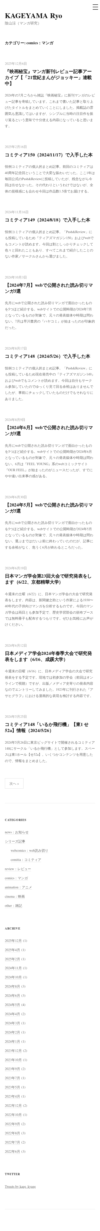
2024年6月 (12, 995)
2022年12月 (13, 1105)
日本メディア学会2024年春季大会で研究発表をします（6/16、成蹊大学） (48, 656)
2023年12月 (13, 1050)
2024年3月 (12, 1023)
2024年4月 (12, 1013)
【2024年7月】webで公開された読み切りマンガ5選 (49, 288)
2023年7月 (12, 1078)
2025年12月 (13, 940)
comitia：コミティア (26, 859)
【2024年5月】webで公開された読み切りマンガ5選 (49, 507)
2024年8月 (12, 986)
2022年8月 (12, 1133)
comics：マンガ (16, 878)
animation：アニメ (18, 887)
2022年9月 (12, 1123)
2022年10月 (13, 1114)
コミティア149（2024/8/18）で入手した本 (47, 219)
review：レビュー (18, 868)
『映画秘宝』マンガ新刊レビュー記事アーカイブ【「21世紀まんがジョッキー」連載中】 (48, 77)
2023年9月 (12, 1068)
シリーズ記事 (15, 841)
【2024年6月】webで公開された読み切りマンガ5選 (49, 430)
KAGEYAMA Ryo (33, 15)
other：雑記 (13, 905)
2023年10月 (13, 1059)
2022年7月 (12, 1142)
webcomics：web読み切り (29, 850)
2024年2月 (12, 1032)
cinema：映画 (15, 896)
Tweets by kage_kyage (20, 1186)
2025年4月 (12, 949)
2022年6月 (12, 1151)
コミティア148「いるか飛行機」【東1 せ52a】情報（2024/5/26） (47, 727)
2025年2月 (12, 959)
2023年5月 (12, 1087)
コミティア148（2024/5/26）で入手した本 (47, 356)
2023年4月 (12, 1096)
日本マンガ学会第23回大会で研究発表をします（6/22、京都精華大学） (48, 578)
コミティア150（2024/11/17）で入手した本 (49, 154)
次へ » (14, 783)
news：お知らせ (17, 832)
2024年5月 (12, 1004)
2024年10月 (13, 977)
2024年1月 (12, 1041)
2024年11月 (13, 968)
